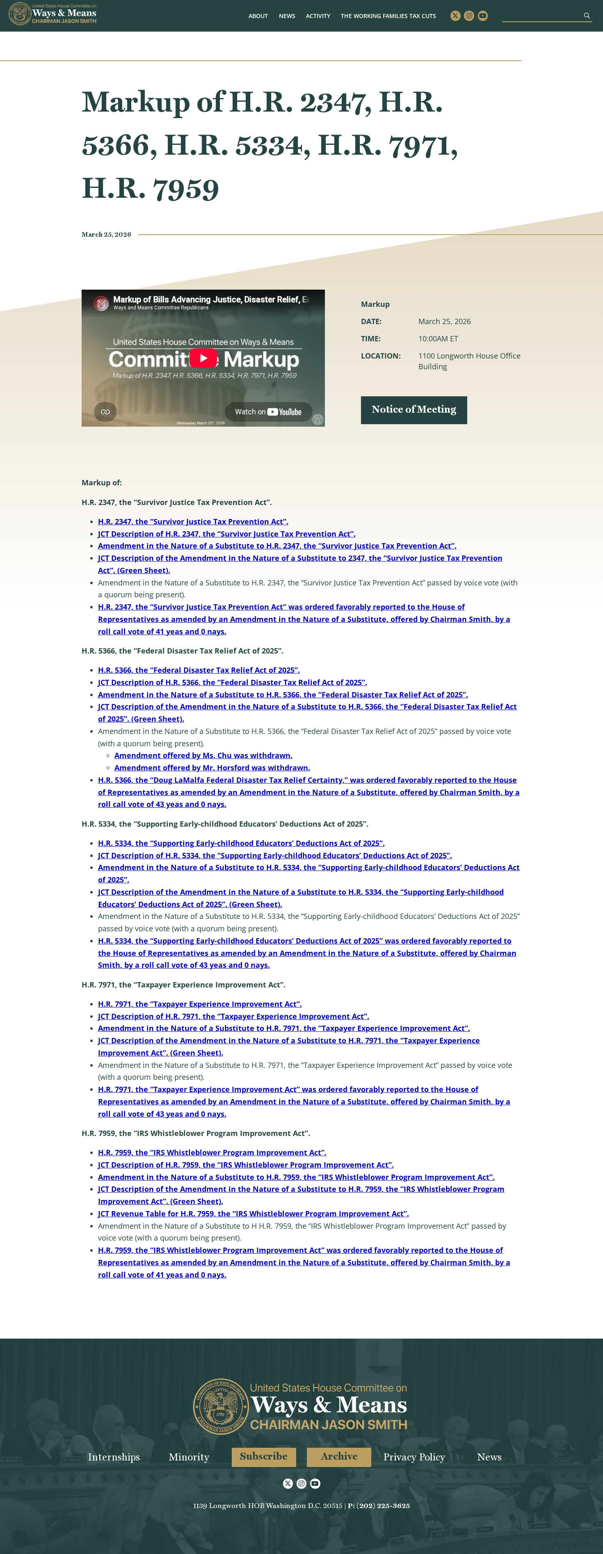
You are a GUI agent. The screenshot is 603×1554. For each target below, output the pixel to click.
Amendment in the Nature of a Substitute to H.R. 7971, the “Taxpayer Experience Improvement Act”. (284, 1028)
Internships (114, 1457)
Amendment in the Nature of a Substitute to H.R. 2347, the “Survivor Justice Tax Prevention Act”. (277, 546)
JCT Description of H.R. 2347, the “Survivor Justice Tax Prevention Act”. (227, 534)
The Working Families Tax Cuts (388, 16)
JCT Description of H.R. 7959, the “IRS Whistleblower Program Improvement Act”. (246, 1165)
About (258, 16)
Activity (318, 16)
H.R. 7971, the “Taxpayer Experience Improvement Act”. (200, 1004)
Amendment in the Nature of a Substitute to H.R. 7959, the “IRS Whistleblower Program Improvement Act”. (296, 1177)
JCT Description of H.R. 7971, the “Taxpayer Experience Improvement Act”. (233, 1016)
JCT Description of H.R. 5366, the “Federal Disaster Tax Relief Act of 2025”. (232, 682)
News (287, 16)
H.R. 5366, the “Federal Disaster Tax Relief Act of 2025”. (199, 670)
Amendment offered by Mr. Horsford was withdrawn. (212, 767)
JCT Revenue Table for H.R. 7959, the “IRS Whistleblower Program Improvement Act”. (253, 1213)
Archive (339, 1456)
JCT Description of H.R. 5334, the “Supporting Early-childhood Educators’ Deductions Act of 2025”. (275, 855)
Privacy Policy (414, 1457)
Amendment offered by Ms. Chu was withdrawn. (203, 755)
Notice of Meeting (414, 409)
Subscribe (264, 1456)
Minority (189, 1457)
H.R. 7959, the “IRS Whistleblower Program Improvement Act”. (212, 1152)
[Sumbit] (587, 15)
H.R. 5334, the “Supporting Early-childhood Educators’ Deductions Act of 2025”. (241, 843)
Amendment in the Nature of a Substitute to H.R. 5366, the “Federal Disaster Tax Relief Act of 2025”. (283, 694)
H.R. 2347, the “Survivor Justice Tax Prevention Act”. (193, 521)
